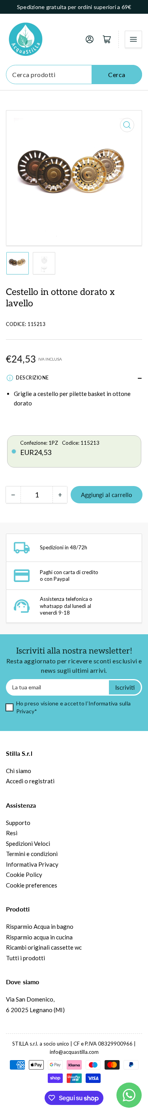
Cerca (117, 74)
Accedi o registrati (30, 780)
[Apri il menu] (133, 39)
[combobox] (74, 74)
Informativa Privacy (32, 864)
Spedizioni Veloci (28, 843)
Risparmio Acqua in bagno (39, 926)
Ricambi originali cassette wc (44, 947)
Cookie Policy (24, 874)
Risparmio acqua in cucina (39, 937)
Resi (11, 832)
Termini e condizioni (32, 853)
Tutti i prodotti (25, 957)
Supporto (18, 822)
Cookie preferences (31, 885)
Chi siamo (18, 770)
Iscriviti (125, 687)
